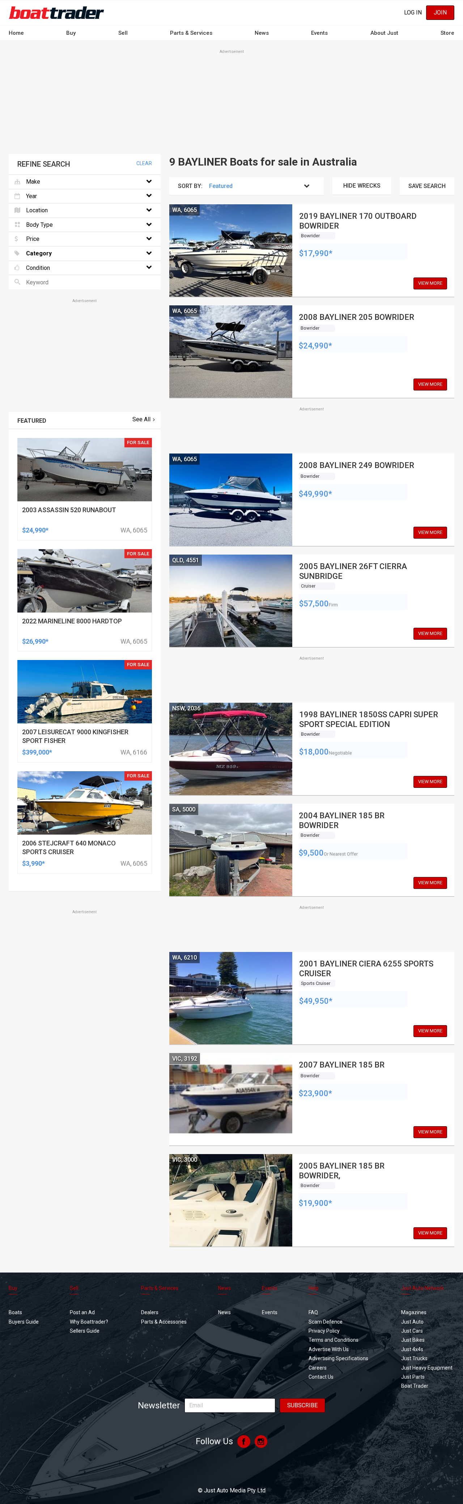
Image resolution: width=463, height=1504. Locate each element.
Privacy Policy (324, 1331)
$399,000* (37, 752)
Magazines (413, 1312)
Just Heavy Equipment (427, 1368)
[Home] (56, 12)
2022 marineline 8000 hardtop (72, 621)
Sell (123, 33)
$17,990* (315, 253)
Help (314, 1288)
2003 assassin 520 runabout (69, 510)
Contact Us (321, 1377)
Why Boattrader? (89, 1322)
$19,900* (315, 1203)
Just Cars (412, 1331)
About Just (384, 33)
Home (16, 33)
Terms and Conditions (333, 1340)
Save (427, 186)
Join (440, 12)
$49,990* (315, 493)
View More (430, 283)
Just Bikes (413, 1340)
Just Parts (413, 1377)
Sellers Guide (84, 1331)
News (262, 33)
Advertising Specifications (338, 1358)
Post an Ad (82, 1312)
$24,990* (315, 345)
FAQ (313, 1312)
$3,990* (33, 863)
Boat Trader (414, 1386)
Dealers (149, 1312)
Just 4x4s (412, 1349)
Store (447, 33)
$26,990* (35, 641)
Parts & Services (191, 33)
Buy (71, 33)
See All (141, 419)
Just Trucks (414, 1358)
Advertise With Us (329, 1349)
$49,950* (315, 1001)
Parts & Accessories (164, 1322)
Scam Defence (326, 1322)
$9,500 (311, 852)
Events (319, 33)
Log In (413, 12)
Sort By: (190, 186)
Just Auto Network (422, 1288)
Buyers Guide (24, 1322)
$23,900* (315, 1093)
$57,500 (314, 603)
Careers (318, 1368)
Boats (15, 1312)
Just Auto (412, 1322)
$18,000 (314, 751)
